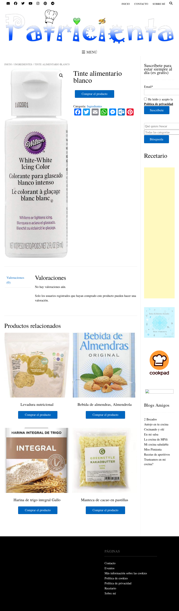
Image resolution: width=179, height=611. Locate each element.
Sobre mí (159, 3)
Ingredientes (23, 64)
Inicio (126, 3)
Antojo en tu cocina (156, 424)
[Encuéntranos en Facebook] (15, 3)
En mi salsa (151, 434)
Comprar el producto (94, 94)
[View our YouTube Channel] (30, 3)
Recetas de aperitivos (157, 454)
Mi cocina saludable (156, 444)
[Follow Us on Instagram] (37, 3)
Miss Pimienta (153, 449)
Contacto (141, 3)
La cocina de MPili (156, 439)
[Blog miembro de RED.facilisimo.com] (159, 392)
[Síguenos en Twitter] (23, 3)
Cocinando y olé (154, 429)
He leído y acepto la (158, 101)
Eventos (109, 568)
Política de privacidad (118, 583)
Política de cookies (116, 578)
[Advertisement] (159, 232)
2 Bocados (150, 419)
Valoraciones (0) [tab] (15, 280)
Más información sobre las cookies (126, 573)
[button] (61, 75)
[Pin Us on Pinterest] (45, 3)
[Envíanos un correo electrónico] (8, 3)
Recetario (155, 155)
